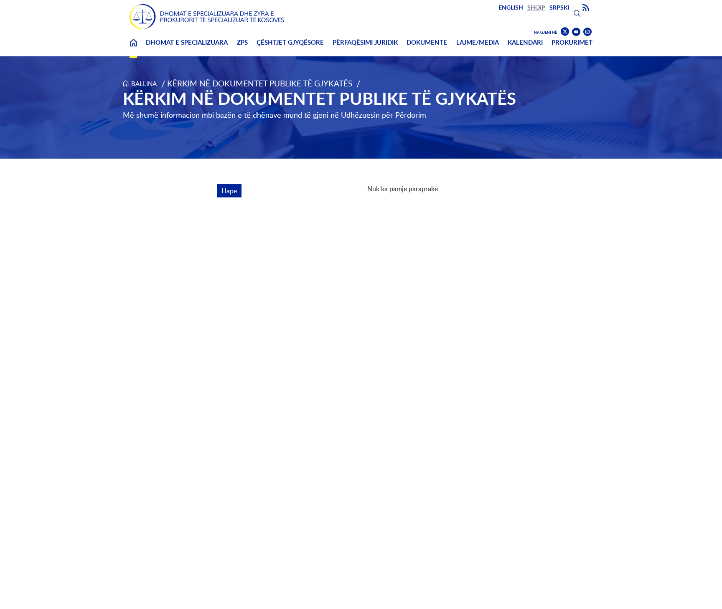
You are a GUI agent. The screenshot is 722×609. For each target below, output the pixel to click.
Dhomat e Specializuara (187, 42)
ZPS (242, 42)
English (510, 7)
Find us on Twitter (565, 31)
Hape (231, 190)
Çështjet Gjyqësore (290, 42)
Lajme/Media (477, 42)
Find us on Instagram (587, 32)
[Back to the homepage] (207, 16)
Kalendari (525, 42)
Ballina (133, 48)
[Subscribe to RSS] (585, 8)
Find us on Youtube (576, 32)
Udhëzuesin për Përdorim (383, 115)
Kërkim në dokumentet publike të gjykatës (259, 83)
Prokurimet (572, 42)
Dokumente (427, 42)
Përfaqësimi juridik (365, 42)
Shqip (536, 7)
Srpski (559, 7)
